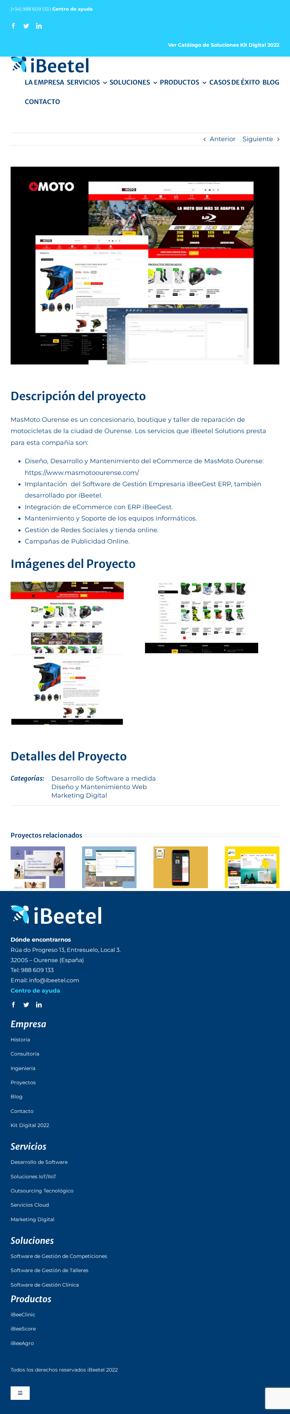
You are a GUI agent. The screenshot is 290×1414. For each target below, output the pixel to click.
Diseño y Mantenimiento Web (99, 787)
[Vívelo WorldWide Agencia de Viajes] (252, 867)
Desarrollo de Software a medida (103, 778)
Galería (47, 867)
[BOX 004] (180, 867)
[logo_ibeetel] (49, 60)
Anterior (223, 139)
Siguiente (258, 139)
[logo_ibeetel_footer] (56, 909)
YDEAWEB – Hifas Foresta (100, 867)
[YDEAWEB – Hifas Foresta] (109, 867)
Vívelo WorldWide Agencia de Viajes (243, 867)
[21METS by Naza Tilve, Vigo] (38, 867)
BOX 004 (171, 867)
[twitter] (26, 26)
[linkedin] (39, 26)
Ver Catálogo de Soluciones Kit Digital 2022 (223, 45)
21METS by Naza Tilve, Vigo (28, 867)
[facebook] (13, 26)
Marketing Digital (79, 795)
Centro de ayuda (72, 9)
